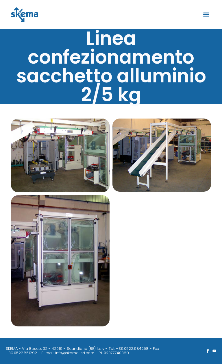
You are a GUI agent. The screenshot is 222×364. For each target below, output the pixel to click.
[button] (206, 14)
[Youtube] (214, 351)
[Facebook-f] (208, 351)
